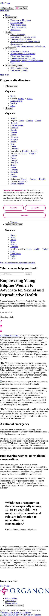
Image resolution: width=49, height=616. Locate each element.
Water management (18, 25)
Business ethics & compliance (22, 54)
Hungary (14, 139)
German (33, 179)
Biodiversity (15, 29)
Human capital (16, 44)
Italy (12, 144)
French (30, 98)
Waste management (18, 27)
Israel (12, 237)
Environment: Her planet (20, 20)
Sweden (13, 177)
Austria (13, 118)
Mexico (13, 103)
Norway (13, 156)
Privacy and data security (20, 56)
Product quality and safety (21, 39)
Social (8, 32)
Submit (28, 274)
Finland (13, 132)
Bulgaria (14, 123)
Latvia (13, 146)
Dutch (21, 121)
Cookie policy (11, 603)
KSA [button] (12, 242)
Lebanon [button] (14, 247)
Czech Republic (17, 125)
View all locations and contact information (17, 263)
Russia (13, 165)
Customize (24, 215)
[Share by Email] (1, 331)
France (13, 135)
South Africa (15, 254)
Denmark (14, 128)
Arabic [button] (37, 249)
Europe (9, 108)
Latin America (16, 101)
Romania (14, 163)
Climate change (16, 22)
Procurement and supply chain (22, 58)
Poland (13, 158)
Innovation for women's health (23, 37)
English (21, 98)
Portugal (13, 160)
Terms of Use (10, 601)
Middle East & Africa (14, 225)
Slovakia (14, 170)
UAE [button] (12, 258)
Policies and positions (19, 70)
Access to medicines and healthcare (25, 41)
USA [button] (12, 105)
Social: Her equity (17, 34)
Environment (11, 18)
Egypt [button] (12, 235)
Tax (12, 63)
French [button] (28, 249)
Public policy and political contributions (26, 61)
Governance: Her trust (19, 51)
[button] (1, 326)
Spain (12, 174)
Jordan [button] (13, 240)
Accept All (35, 208)
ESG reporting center (14, 66)
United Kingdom (17, 184)
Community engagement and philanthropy (27, 46)
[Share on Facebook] (1, 322)
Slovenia (14, 172)
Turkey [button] (45, 249)
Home (7, 15)
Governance (10, 49)
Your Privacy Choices (14, 606)
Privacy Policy (11, 598)
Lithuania (14, 149)
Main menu (4, 11)
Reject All (13, 208)
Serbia (13, 167)
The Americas (11, 86)
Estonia (13, 130)
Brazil (12, 96)
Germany (14, 137)
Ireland (13, 142)
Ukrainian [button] (22, 181)
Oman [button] (13, 251)
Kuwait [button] (13, 244)
